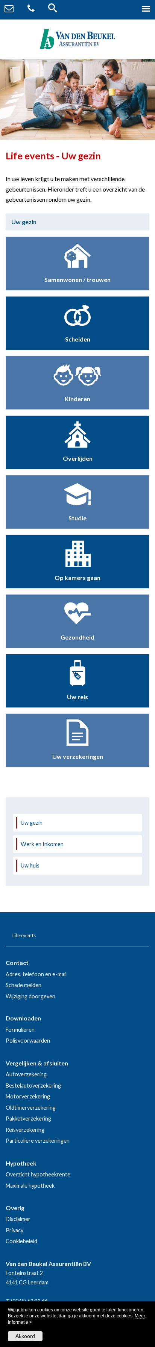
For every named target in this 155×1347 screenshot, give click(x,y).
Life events (24, 935)
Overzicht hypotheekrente (38, 1174)
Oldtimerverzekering (31, 1107)
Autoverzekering (26, 1074)
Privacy (14, 1230)
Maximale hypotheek (30, 1185)
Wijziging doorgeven (30, 996)
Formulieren (20, 1029)
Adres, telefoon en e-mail (36, 974)
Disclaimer (18, 1219)
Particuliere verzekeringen (38, 1140)
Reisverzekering (25, 1130)
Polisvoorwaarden (28, 1040)
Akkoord (25, 1336)
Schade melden (23, 985)
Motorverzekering (28, 1096)
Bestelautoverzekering (33, 1085)
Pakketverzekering (28, 1118)
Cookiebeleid (21, 1241)
